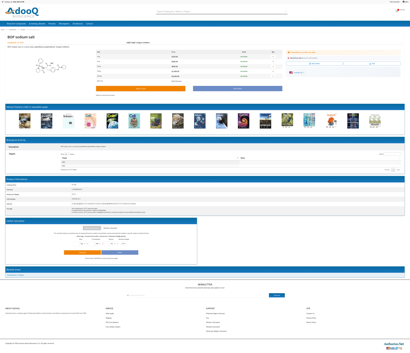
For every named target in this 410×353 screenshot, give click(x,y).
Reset (120, 252)
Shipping (108, 318)
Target (64, 158)
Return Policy (311, 322)
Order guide (110, 313)
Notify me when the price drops (105, 95)
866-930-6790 (18, 2)
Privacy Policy (311, 318)
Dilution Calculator (110, 228)
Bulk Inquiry (238, 88)
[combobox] (222, 11)
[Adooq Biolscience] (22, 12)
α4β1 (63, 162)
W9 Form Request (112, 322)
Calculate (82, 252)
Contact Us (310, 313)
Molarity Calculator (92, 228)
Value (243, 158)
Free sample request (113, 327)
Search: (381, 154)
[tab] (92, 228)
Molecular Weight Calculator (216, 331)
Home (3, 29)
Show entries (67, 154)
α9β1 (63, 166)
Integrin (23, 29)
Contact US (298, 73)
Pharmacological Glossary (215, 313)
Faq (207, 318)
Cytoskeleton (12, 29)
